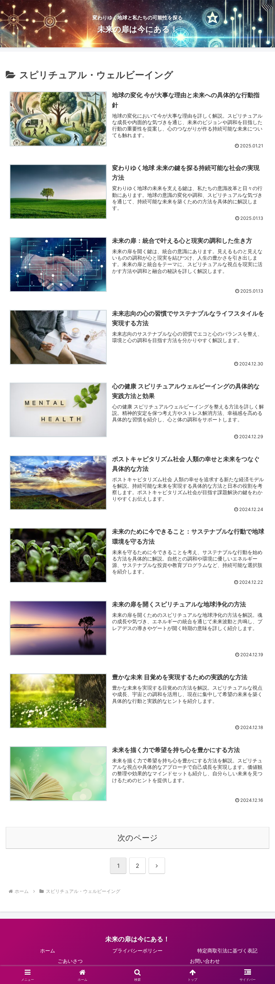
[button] (254, 935)
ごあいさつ (70, 961)
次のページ (137, 837)
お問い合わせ (205, 961)
